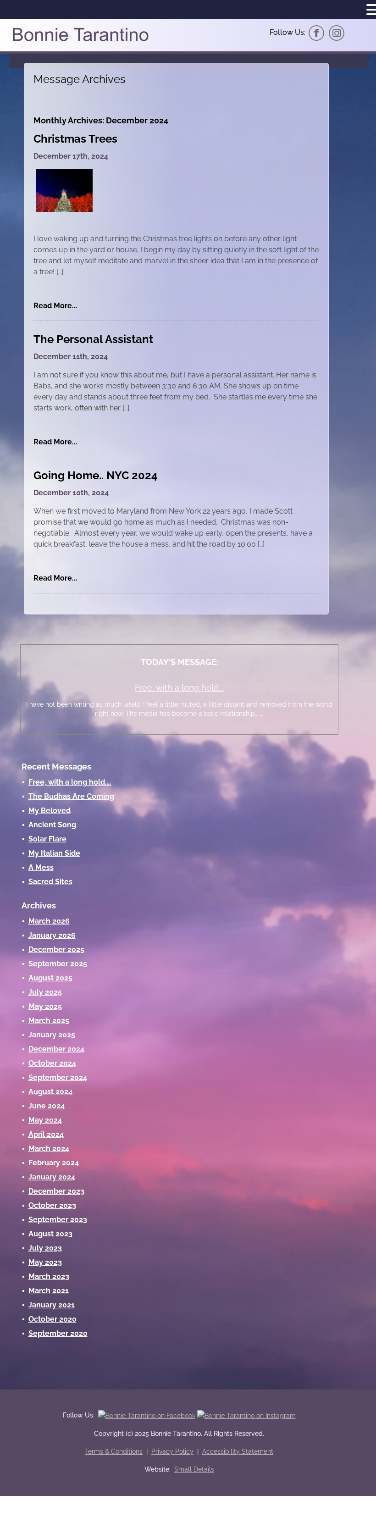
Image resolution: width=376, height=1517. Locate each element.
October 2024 (52, 1063)
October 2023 (52, 1205)
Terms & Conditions (114, 1451)
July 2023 (45, 1248)
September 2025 (57, 963)
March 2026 (49, 921)
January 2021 (51, 1305)
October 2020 (52, 1319)
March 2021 (48, 1290)
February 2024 (53, 1162)
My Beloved (49, 810)
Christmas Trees (75, 138)
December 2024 (56, 1049)
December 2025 (56, 949)
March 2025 (48, 1020)
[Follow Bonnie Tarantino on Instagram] (336, 32)
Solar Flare (47, 839)
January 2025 (51, 1034)
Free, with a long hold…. (179, 687)
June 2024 (46, 1106)
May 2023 (45, 1262)
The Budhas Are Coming (71, 796)
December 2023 (56, 1191)
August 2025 (50, 978)
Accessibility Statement (237, 1451)
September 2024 (57, 1077)
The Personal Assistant (93, 339)
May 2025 (45, 1006)
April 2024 (46, 1134)
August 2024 (50, 1091)
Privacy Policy (172, 1451)
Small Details (194, 1469)
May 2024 (45, 1120)
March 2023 (48, 1276)
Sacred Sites (50, 881)
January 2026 (52, 935)
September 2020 (58, 1333)
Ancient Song (52, 824)
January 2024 (51, 1177)
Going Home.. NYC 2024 (95, 475)
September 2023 (57, 1219)
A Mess (41, 867)
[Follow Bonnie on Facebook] (316, 32)
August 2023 (50, 1233)
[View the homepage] (80, 40)
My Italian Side (54, 853)
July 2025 (45, 992)
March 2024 (48, 1148)
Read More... (55, 305)
